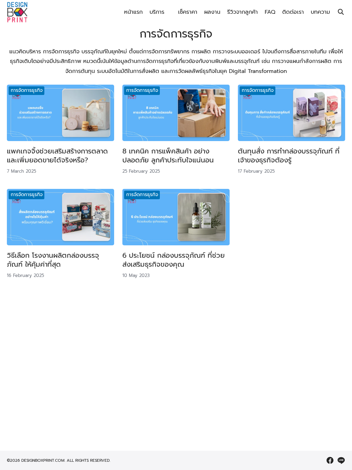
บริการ (157, 12)
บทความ (320, 12)
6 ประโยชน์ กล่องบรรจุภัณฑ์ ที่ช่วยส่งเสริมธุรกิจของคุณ (173, 259)
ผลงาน (212, 12)
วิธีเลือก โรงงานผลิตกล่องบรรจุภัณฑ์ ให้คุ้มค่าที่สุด (53, 259)
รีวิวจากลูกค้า (242, 12)
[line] (341, 460)
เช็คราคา (187, 12)
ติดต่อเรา (293, 12)
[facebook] (330, 460)
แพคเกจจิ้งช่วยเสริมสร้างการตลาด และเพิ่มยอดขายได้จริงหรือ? (57, 155)
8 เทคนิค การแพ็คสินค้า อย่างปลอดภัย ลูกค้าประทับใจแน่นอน (168, 155)
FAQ (270, 12)
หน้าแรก (133, 12)
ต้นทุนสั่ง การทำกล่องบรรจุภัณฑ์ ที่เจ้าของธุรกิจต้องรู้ (289, 155)
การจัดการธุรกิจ (27, 90)
